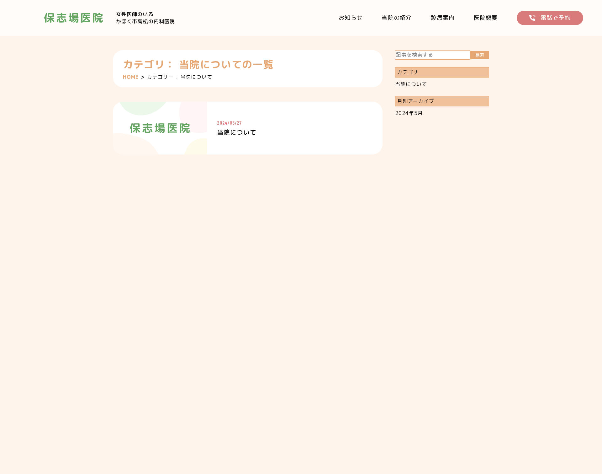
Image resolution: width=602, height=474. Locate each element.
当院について (411, 84)
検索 (479, 55)
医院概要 (486, 18)
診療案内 (443, 18)
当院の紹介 (397, 18)
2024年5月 (409, 113)
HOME (131, 76)
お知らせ (351, 18)
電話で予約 (556, 18)
